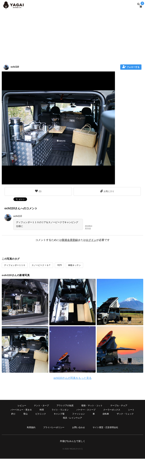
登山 (25, 414)
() (40, 191)
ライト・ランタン (60, 410)
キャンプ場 (59, 414)
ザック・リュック (125, 414)
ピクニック (40, 414)
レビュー (22, 405)
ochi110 (15, 66)
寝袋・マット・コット (92, 405)
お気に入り (109, 191)
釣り (13, 414)
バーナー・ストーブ (85, 410)
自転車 (106, 414)
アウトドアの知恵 (65, 405)
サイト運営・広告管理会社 (105, 427)
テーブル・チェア (118, 405)
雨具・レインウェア (72, 418)
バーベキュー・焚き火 (21, 410)
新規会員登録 (70, 239)
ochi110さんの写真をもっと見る (73, 377)
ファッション (78, 414)
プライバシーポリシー (53, 427)
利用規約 (31, 427)
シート (131, 410)
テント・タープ (41, 405)
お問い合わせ (78, 427)
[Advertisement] (72, 36)
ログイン (91, 239)
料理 (42, 410)
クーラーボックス (111, 410)
